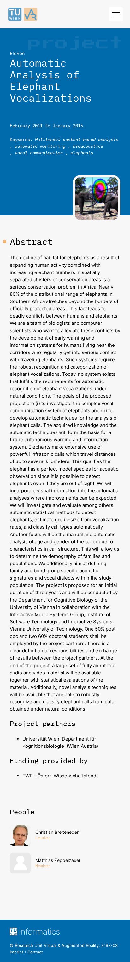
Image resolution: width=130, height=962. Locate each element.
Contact (35, 951)
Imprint (16, 951)
